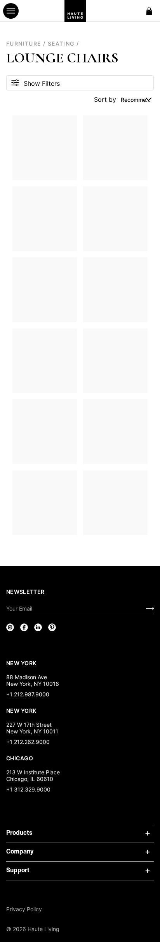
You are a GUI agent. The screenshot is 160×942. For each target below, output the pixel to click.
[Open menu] (11, 11)
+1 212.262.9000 (28, 741)
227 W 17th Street (29, 724)
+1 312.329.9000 (28, 789)
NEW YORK (22, 663)
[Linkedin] (38, 627)
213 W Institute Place (33, 772)
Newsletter (25, 591)
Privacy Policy (24, 909)
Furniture (23, 43)
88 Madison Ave (26, 677)
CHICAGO (19, 758)
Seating (61, 43)
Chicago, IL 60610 (29, 779)
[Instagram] (10, 627)
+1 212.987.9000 (27, 694)
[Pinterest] (52, 627)
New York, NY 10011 (32, 731)
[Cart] (149, 11)
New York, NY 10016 (32, 683)
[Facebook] (24, 627)
